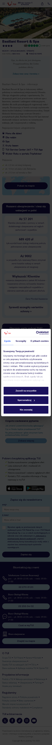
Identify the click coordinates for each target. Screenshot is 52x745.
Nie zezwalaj (26, 409)
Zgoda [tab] (7, 341)
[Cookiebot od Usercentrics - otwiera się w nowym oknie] (37, 333)
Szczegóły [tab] (21, 341)
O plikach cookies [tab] (39, 341)
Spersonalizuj (24, 400)
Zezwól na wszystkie (26, 390)
